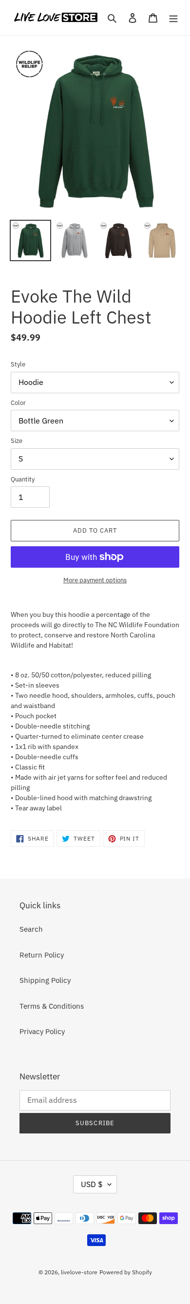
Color (18, 403)
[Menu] (173, 17)
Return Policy (41, 954)
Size (16, 441)
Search (31, 929)
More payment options (95, 580)
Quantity (23, 479)
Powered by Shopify (125, 1272)
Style (18, 364)
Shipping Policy (45, 980)
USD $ (92, 1184)
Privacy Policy (42, 1031)
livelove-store (79, 1272)
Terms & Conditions (51, 1006)
